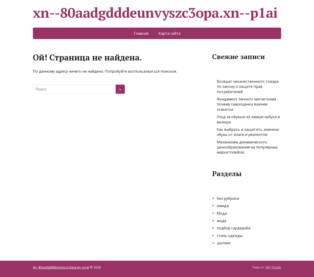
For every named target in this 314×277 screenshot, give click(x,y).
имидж (223, 205)
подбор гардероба (233, 228)
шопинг (224, 243)
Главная (141, 33)
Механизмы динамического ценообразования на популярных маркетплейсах (247, 147)
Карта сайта (169, 33)
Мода (222, 213)
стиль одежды (230, 235)
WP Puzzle (273, 267)
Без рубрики (228, 198)
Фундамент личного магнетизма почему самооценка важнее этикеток (246, 104)
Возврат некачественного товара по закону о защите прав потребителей (248, 86)
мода (221, 220)
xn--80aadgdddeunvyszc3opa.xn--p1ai (155, 12)
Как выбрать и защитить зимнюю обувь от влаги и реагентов (248, 132)
